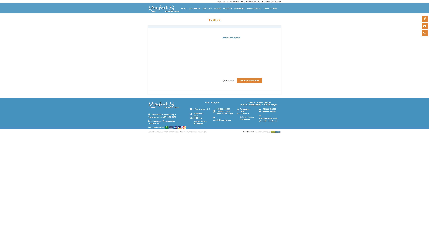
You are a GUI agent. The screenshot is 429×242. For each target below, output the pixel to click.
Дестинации (194, 9)
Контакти (227, 9)
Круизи (217, 9)
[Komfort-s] (163, 11)
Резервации (239, 9)
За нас (184, 9)
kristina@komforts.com (272, 1)
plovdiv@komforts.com (251, 1)
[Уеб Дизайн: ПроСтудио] (276, 132)
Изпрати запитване (249, 80)
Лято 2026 (207, 9)
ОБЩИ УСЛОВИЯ (270, 9)
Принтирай (229, 80)
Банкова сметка (254, 9)
